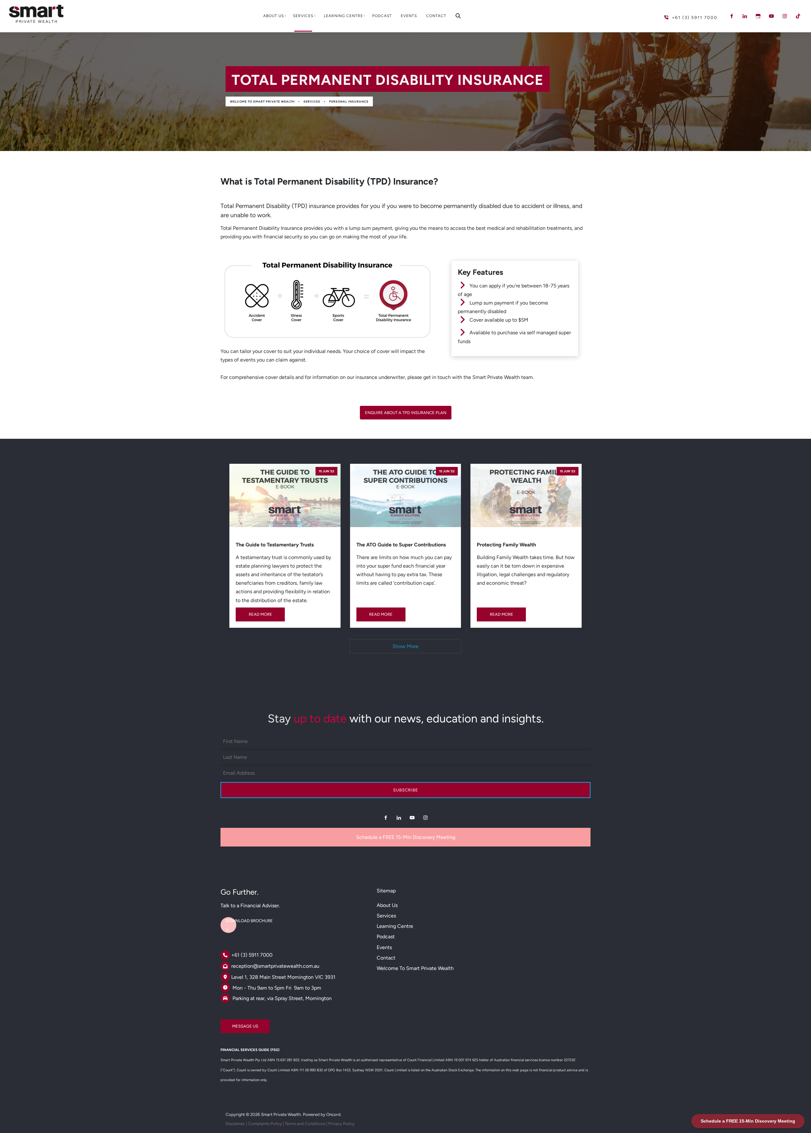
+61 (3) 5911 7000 (251, 955)
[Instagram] (784, 16)
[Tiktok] (798, 16)
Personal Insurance (348, 101)
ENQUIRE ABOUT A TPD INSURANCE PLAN (405, 410)
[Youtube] (771, 16)
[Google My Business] (758, 16)
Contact (436, 16)
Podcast (382, 16)
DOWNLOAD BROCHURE (244, 918)
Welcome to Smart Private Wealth (262, 101)
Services (303, 16)
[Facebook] (731, 16)
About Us (273, 16)
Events (409, 16)
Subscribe (405, 790)
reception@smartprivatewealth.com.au (275, 966)
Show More (405, 646)
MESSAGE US (233, 1023)
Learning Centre (343, 16)
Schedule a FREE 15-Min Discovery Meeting (405, 837)
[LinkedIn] (744, 16)
